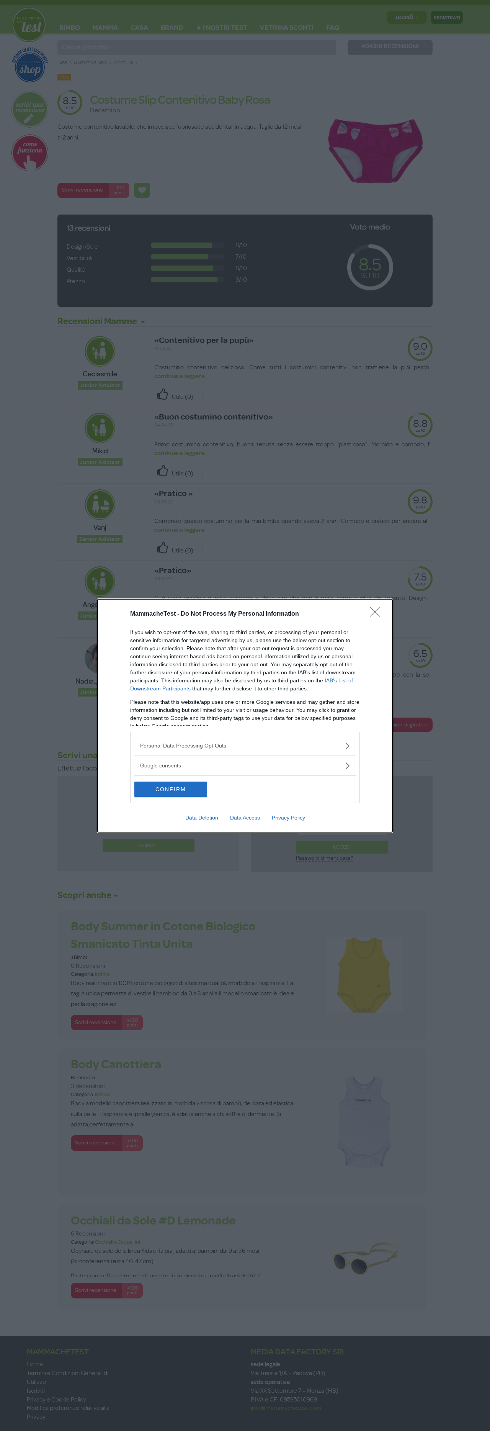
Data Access (245, 818)
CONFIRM (170, 789)
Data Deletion (201, 818)
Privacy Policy (288, 818)
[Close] (377, 614)
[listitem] (245, 746)
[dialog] (245, 715)
